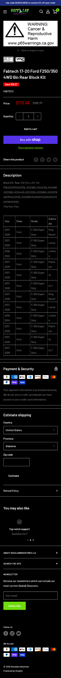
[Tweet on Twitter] (48, 159)
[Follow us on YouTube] (18, 633)
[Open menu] (5, 11)
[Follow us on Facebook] (5, 633)
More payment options (30, 147)
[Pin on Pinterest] (42, 159)
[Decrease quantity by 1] (19, 116)
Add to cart (30, 128)
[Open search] (41, 11)
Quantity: (8, 116)
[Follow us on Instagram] (12, 633)
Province (8, 438)
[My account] (48, 11)
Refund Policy (11, 490)
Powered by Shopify (13, 670)
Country (7, 422)
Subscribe (14, 605)
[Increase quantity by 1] (37, 116)
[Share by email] (55, 159)
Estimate (13, 475)
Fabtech (8, 91)
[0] (55, 12)
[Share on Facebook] (36, 159)
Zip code (8, 454)
